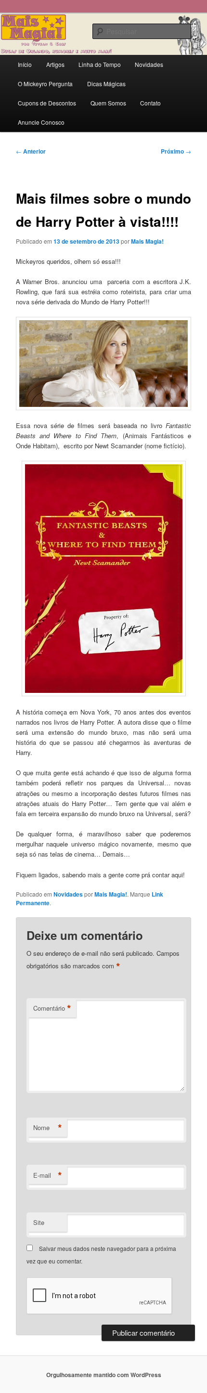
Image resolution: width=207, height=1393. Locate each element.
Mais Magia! (147, 241)
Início (25, 64)
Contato (150, 103)
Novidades (149, 64)
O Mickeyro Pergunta (45, 83)
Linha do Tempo (99, 64)
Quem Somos (108, 103)
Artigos (55, 64)
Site (38, 1222)
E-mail (47, 1175)
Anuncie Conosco (41, 122)
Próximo (176, 151)
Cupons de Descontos (47, 103)
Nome (47, 1127)
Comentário (52, 1008)
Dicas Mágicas (106, 83)
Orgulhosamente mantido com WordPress (103, 1374)
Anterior (31, 151)
